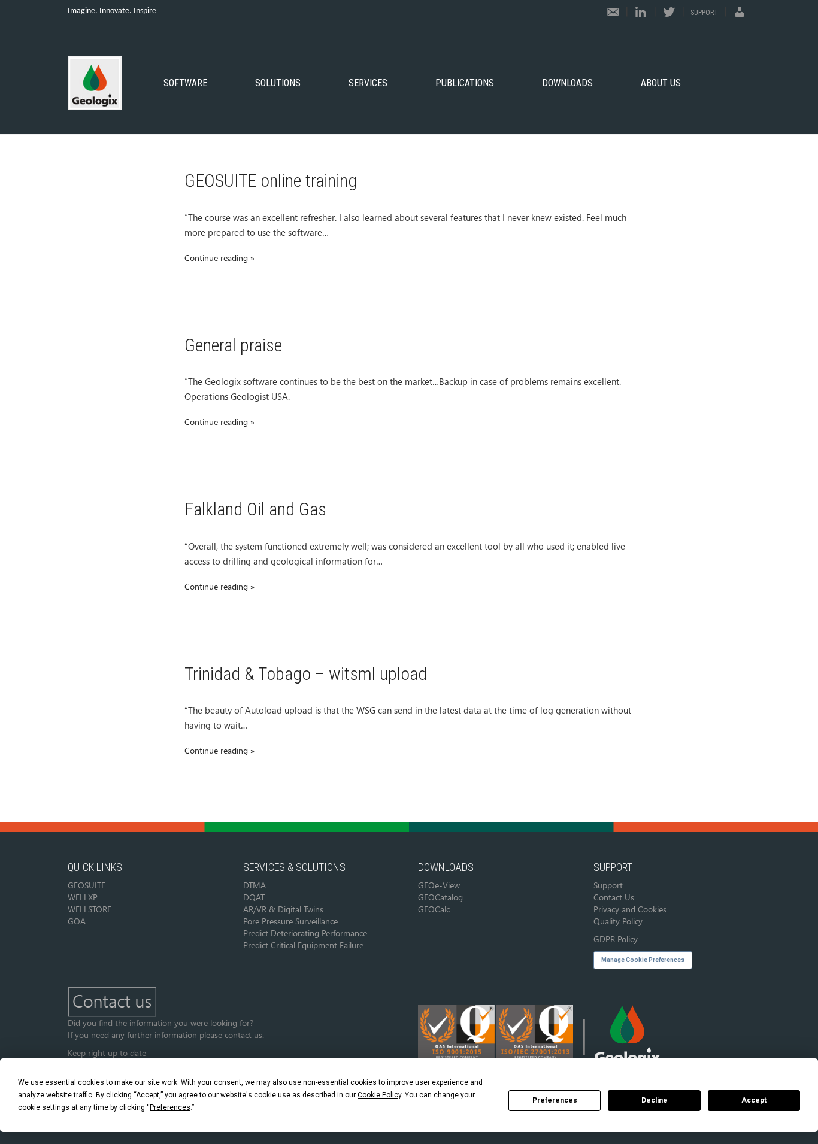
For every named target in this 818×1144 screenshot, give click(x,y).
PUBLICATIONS (464, 83)
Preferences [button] (170, 1107)
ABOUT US (661, 83)
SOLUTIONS (278, 83)
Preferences (554, 1100)
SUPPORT (704, 12)
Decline (654, 1100)
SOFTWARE (185, 83)
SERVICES (368, 83)
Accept (754, 1100)
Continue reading (216, 257)
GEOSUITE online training (270, 180)
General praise (233, 345)
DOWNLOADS (567, 83)
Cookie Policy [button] (379, 1095)
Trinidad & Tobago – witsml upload (305, 673)
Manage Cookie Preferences (642, 960)
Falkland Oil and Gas (255, 509)
